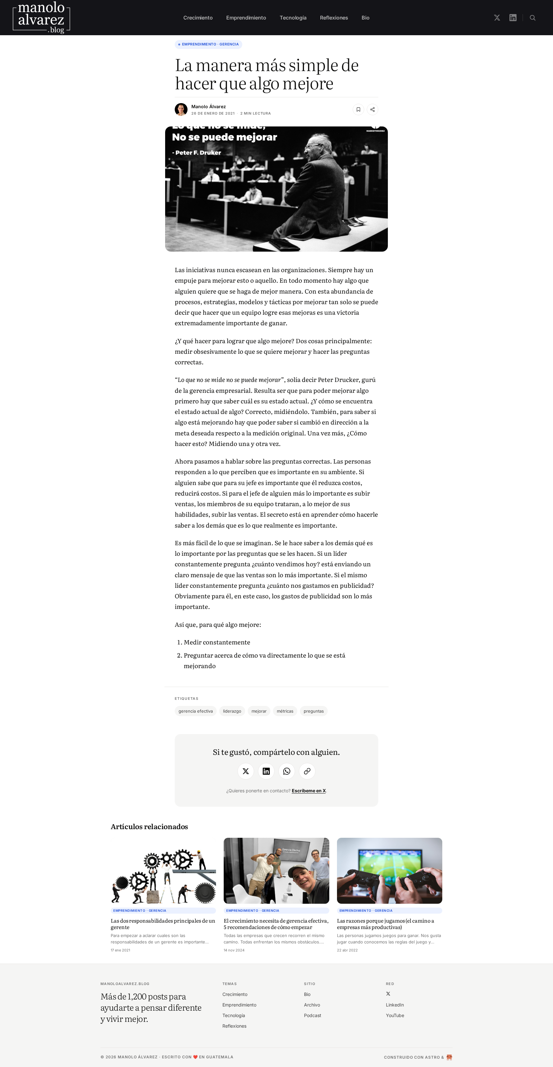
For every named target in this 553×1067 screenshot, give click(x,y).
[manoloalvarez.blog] (41, 17)
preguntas (314, 711)
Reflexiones (334, 17)
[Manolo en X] (497, 17)
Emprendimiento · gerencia (210, 44)
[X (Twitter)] (388, 993)
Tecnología (293, 17)
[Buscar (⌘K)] (532, 17)
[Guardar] (358, 109)
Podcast (312, 1015)
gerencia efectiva (196, 711)
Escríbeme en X (309, 790)
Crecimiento (198, 17)
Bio (366, 17)
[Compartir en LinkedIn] (266, 771)
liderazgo (232, 711)
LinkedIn (395, 1004)
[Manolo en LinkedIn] (513, 17)
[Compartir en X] (245, 771)
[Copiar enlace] (307, 771)
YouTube (395, 1015)
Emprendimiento (246, 17)
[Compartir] (372, 109)
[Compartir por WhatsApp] (286, 771)
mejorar (259, 711)
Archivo (312, 1004)
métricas (285, 711)
